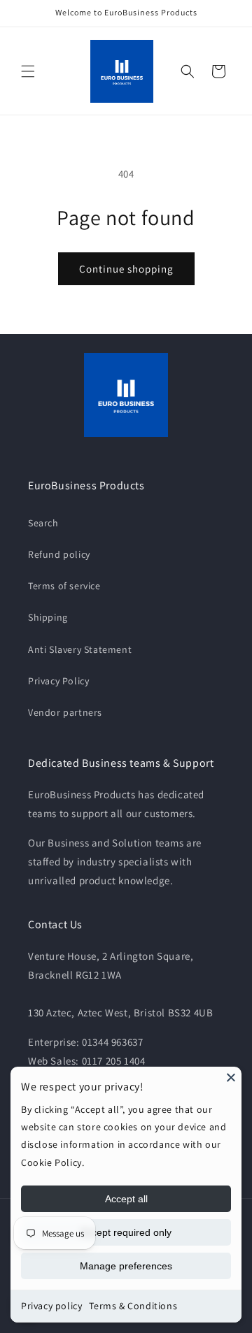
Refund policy (59, 554)
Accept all (126, 1198)
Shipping (48, 617)
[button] (28, 71)
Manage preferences (126, 1265)
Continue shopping (126, 268)
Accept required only (126, 1232)
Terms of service (64, 585)
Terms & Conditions (133, 1305)
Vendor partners (65, 712)
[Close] (230, 1077)
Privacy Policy (58, 681)
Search (43, 523)
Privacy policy (51, 1305)
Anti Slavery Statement (80, 649)
